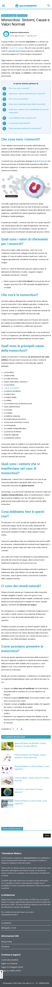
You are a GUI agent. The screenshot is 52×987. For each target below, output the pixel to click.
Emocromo (22, 15)
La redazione (6, 923)
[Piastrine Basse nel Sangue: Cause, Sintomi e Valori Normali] (7, 757)
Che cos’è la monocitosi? (18, 99)
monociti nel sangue (16, 48)
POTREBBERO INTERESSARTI (14, 737)
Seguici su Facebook (9, 963)
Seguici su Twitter (8, 970)
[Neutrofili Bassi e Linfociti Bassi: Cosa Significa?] (7, 769)
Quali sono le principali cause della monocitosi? (27, 104)
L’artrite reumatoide (11, 388)
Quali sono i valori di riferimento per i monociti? (27, 94)
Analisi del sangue (9, 15)
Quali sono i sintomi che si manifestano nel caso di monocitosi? (28, 111)
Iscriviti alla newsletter (9, 960)
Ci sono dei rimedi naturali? (19, 123)
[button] (48, 5)
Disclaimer (5, 946)
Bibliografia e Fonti (8, 928)
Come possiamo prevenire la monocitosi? (25, 128)
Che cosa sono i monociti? (19, 88)
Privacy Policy (6, 941)
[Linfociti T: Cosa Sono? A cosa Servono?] (7, 792)
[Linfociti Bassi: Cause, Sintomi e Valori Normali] (7, 780)
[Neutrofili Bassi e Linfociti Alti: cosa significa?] (7, 803)
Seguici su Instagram (9, 967)
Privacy (1, 975)
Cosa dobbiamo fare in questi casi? (22, 118)
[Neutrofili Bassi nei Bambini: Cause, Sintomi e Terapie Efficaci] (7, 746)
